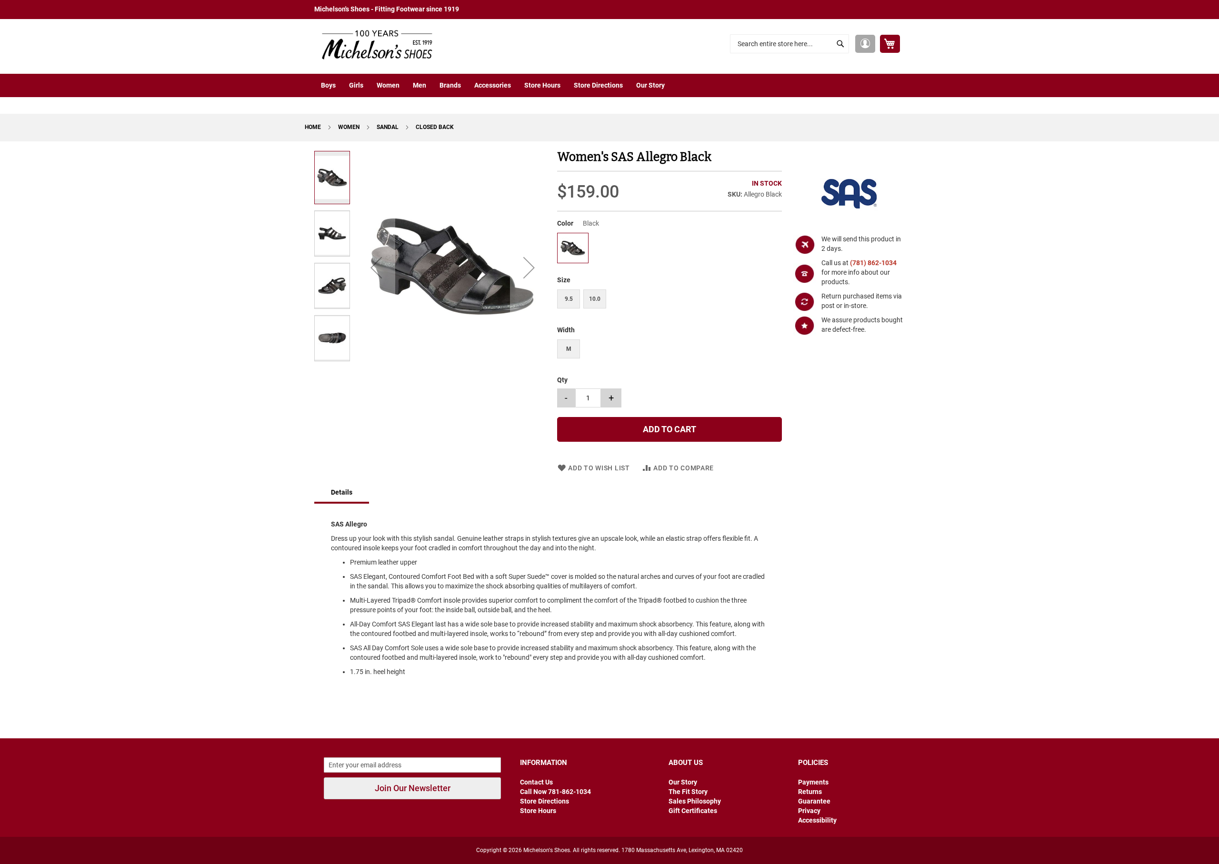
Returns (810, 791)
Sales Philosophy (695, 801)
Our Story (683, 782)
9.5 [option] (569, 299)
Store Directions (544, 801)
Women (349, 127)
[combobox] (789, 43)
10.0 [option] (594, 299)
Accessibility (817, 820)
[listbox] (669, 249)
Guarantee (814, 801)
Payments (813, 782)
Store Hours (538, 810)
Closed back (435, 127)
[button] (865, 44)
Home (313, 127)
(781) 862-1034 (873, 263)
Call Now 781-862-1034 (555, 791)
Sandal (388, 127)
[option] (573, 248)
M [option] (568, 349)
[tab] (341, 493)
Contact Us (536, 782)
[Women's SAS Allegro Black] (573, 260)
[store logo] (373, 44)
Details (341, 492)
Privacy (809, 810)
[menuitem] (328, 85)
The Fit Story (688, 791)
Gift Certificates (693, 810)
